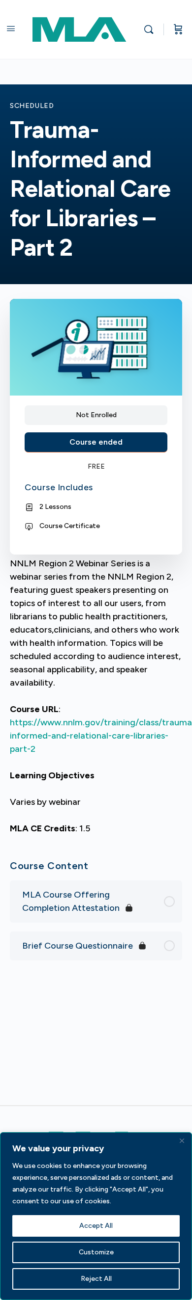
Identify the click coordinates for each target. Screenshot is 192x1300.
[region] (96, 1216)
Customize (96, 1252)
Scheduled (32, 106)
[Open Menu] (11, 28)
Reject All (96, 1278)
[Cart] (178, 29)
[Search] (151, 29)
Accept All (96, 1225)
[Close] (182, 1140)
